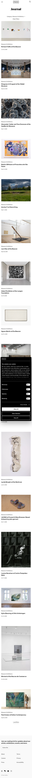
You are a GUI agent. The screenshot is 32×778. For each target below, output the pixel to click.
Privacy (19, 758)
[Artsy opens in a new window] (11, 771)
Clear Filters (16, 19)
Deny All (16, 418)
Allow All (16, 409)
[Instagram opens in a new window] (1, 771)
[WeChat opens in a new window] (5, 771)
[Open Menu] (2, 1)
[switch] (28, 389)
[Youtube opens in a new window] (8, 771)
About (3, 754)
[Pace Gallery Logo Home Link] (16, 2)
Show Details (23, 404)
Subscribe (5, 747)
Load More (16, 722)
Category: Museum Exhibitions (15, 16)
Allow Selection (16, 413)
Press (2, 762)
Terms (18, 754)
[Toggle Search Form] (30, 1)
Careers (3, 758)
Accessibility (20, 762)
